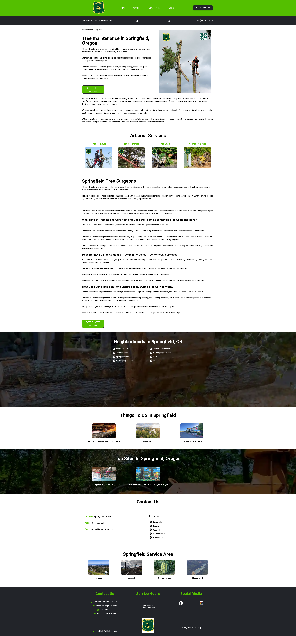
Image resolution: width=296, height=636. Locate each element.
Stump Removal (197, 143)
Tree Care (164, 143)
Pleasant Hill (197, 578)
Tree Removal (98, 143)
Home (122, 8)
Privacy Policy (187, 628)
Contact (172, 8)
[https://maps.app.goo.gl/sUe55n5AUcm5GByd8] (192, 430)
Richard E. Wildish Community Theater (104, 441)
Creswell (131, 578)
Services (136, 8)
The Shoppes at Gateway (192, 441)
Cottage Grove (164, 578)
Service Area (154, 8)
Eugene (99, 578)
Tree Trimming (131, 143)
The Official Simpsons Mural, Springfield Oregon (148, 485)
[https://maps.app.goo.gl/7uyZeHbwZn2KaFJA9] (104, 474)
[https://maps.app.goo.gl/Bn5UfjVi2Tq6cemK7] (148, 430)
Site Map (197, 628)
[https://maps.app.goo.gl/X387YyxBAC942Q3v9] (148, 474)
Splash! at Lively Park (104, 485)
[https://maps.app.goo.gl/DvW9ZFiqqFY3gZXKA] (104, 430)
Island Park (148, 441)
